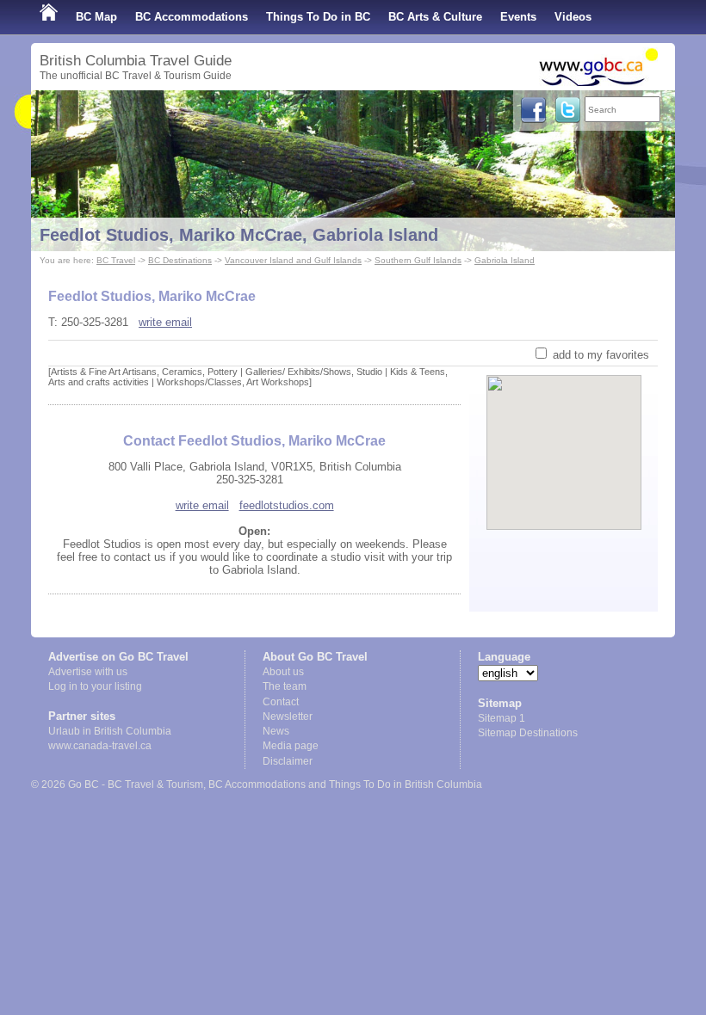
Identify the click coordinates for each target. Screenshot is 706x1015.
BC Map (96, 16)
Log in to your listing (95, 686)
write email (165, 322)
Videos (572, 16)
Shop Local (70, 51)
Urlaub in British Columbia (109, 731)
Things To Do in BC (318, 16)
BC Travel (115, 260)
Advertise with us (87, 672)
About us (283, 672)
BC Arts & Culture (435, 16)
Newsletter (288, 716)
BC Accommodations (191, 16)
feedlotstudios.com (286, 505)
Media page (291, 746)
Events (518, 16)
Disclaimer (288, 761)
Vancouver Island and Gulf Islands (293, 260)
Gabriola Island (504, 260)
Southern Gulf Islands (418, 260)
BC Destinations (180, 260)
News (276, 731)
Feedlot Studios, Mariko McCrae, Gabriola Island (239, 234)
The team (285, 686)
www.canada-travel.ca (100, 746)
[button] (564, 437)
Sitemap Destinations (528, 733)
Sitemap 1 (501, 718)
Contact (281, 702)
